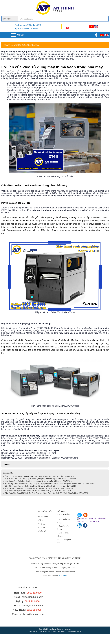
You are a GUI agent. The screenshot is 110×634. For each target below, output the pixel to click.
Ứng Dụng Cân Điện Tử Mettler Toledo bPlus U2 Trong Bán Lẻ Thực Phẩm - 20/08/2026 (39, 476)
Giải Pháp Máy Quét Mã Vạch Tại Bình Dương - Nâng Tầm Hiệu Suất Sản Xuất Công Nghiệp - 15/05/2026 (46, 493)
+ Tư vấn (41, 524)
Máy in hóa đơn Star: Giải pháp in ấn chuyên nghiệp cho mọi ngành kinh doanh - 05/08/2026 (41, 479)
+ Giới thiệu (43, 516)
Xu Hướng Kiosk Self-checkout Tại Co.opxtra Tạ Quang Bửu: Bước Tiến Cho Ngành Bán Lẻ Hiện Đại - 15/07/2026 (49, 484)
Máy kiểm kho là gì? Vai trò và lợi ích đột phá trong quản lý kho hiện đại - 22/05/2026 (38, 491)
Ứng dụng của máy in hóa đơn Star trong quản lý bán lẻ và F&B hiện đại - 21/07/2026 (38, 481)
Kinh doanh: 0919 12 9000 (28, 25)
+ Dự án (41, 520)
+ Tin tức (41, 527)
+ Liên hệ (42, 531)
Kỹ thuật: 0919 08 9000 (26, 28)
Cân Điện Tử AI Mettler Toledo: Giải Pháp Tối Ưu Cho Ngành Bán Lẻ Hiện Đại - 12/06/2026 (40, 486)
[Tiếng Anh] (96, 27)
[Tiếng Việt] (91, 27)
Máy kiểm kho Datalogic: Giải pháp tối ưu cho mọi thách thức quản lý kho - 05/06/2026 (39, 488)
